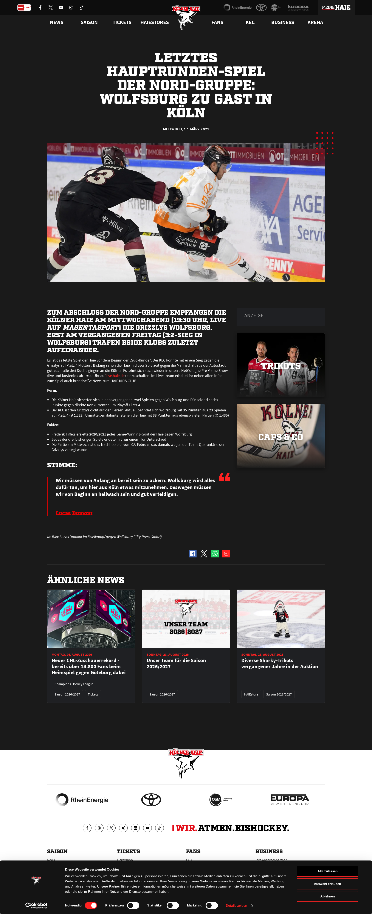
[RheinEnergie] (237, 7)
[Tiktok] (159, 828)
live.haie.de (115, 375)
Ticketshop (125, 860)
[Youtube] (147, 828)
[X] (111, 828)
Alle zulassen (328, 871)
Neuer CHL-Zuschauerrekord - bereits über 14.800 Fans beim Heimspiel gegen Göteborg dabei (89, 666)
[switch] (133, 905)
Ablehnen (327, 896)
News (51, 860)
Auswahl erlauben (327, 884)
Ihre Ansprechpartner (271, 860)
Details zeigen (236, 905)
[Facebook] (87, 828)
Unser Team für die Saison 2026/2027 (176, 663)
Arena (315, 22)
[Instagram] (99, 828)
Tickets (122, 22)
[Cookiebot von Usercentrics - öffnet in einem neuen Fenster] (36, 905)
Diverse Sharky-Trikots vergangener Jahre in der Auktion (279, 663)
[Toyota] (261, 7)
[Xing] (123, 828)
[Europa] (298, 7)
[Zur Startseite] (186, 17)
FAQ (189, 860)
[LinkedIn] (135, 828)
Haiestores (154, 22)
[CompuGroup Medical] (277, 7)
